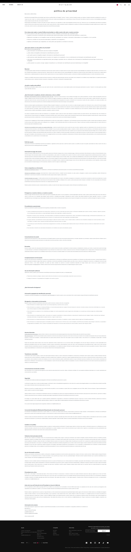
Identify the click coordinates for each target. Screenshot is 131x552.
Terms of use (67, 547)
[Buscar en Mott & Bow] (120, 4)
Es (26, 542)
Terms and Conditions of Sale (77, 547)
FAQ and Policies (40, 530)
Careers (54, 531)
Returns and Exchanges (42, 533)
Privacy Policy (86, 547)
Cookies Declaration (105, 547)
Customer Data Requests (95, 547)
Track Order (39, 531)
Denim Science (56, 534)
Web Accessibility (40, 538)
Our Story (55, 530)
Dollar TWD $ (45, 542)
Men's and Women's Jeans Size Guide (75, 531)
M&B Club (39, 534)
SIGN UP (104, 530)
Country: (35, 542)
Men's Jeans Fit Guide (73, 533)
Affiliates (55, 533)
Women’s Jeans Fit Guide (74, 534)
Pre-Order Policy (40, 536)
